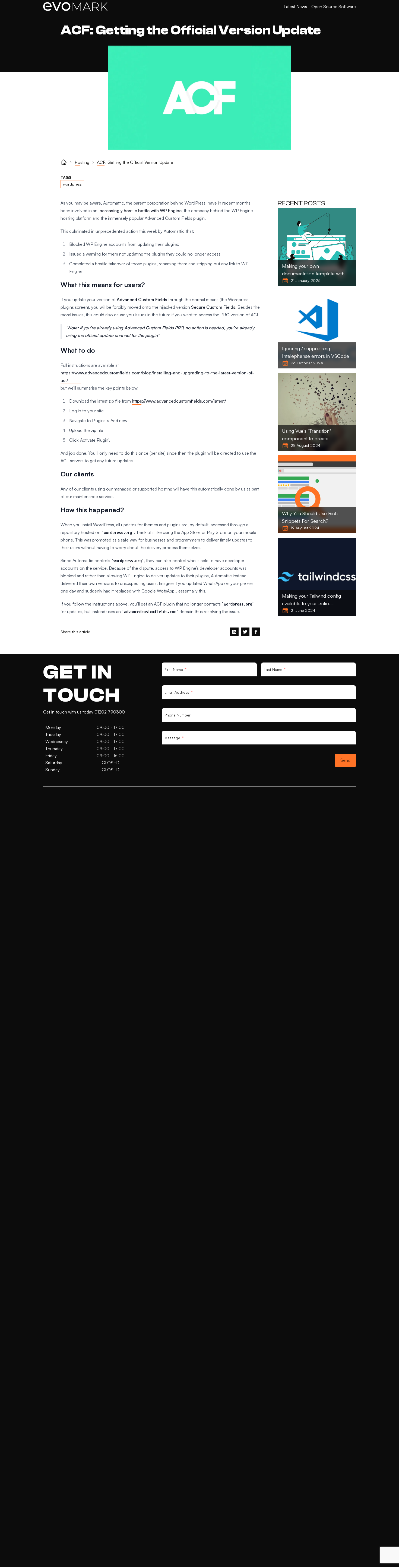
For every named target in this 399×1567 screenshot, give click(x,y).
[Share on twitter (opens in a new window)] (245, 632)
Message (172, 738)
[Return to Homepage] (75, 6)
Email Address (176, 692)
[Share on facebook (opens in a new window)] (256, 632)
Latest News (295, 6)
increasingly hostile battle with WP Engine (140, 210)
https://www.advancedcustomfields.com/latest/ (179, 401)
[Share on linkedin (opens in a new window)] (234, 632)
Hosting (82, 162)
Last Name (273, 669)
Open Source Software (333, 6)
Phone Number (177, 715)
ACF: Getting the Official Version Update (135, 162)
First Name (173, 669)
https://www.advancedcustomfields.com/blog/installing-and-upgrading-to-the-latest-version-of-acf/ (157, 376)
